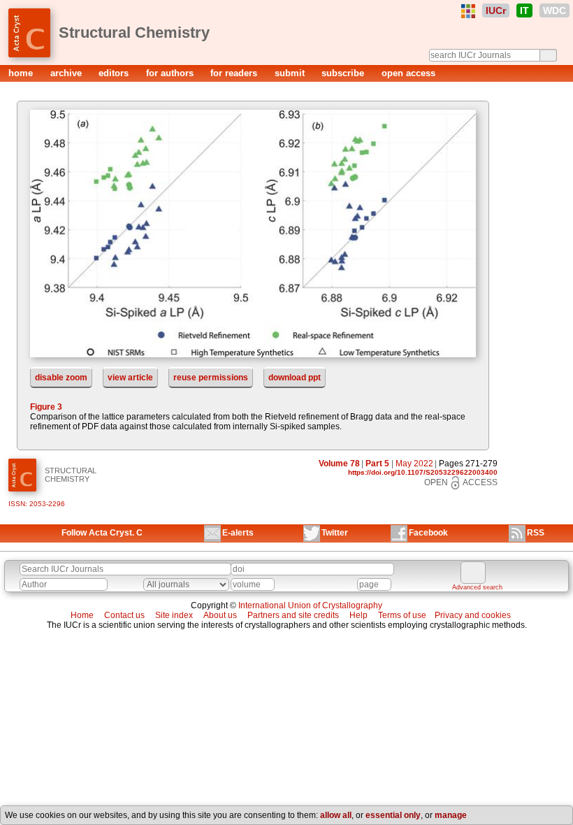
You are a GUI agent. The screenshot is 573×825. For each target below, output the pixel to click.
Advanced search (477, 587)
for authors (171, 73)
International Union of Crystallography (310, 605)
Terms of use (402, 615)
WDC (554, 10)
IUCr (496, 10)
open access (408, 73)
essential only (393, 815)
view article (130, 377)
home (22, 73)
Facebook (428, 533)
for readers (235, 73)
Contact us (124, 615)
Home (82, 615)
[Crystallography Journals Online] (468, 11)
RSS (535, 533)
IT (524, 10)
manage (451, 815)
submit (291, 73)
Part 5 (377, 463)
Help (358, 615)
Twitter (334, 533)
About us (220, 615)
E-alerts (238, 533)
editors (115, 73)
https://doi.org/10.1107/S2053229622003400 (423, 472)
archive (67, 73)
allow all (335, 815)
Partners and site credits (293, 615)
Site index (174, 615)
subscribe (344, 73)
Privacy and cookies (473, 615)
